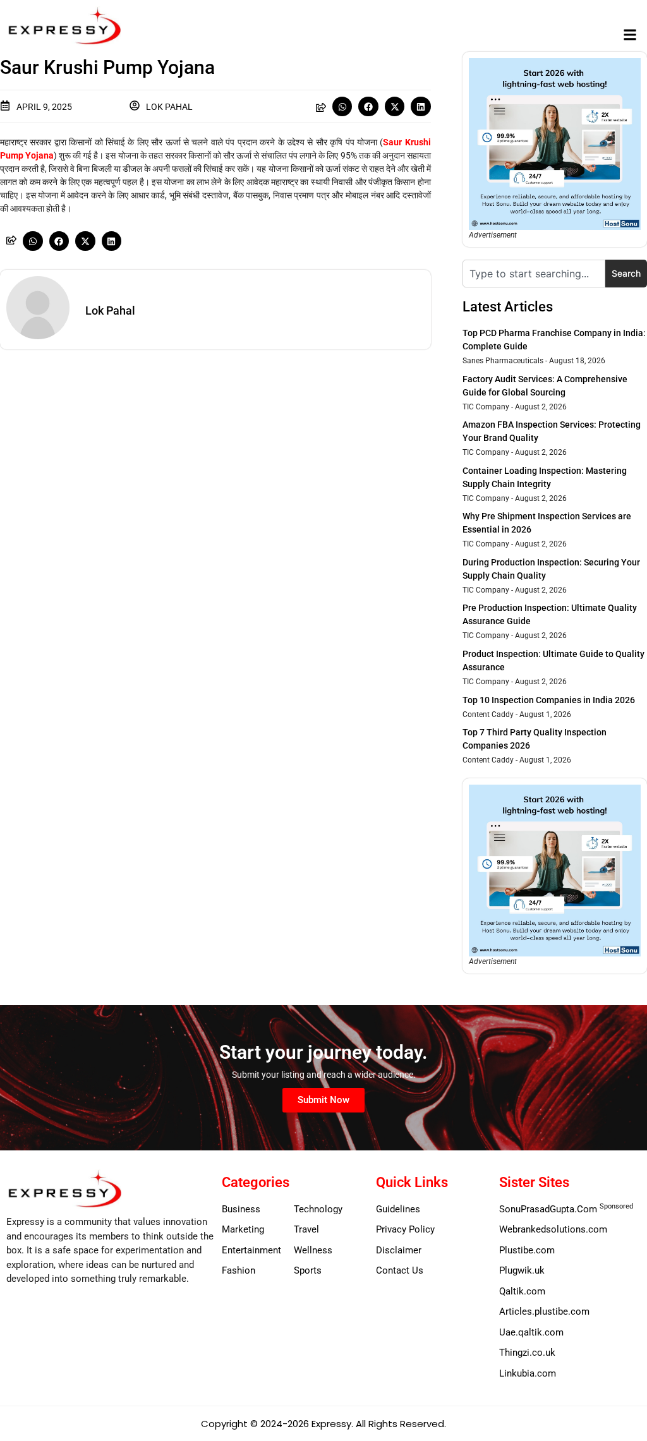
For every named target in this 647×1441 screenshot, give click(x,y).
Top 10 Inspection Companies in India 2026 (549, 700)
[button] (630, 35)
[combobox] (534, 273)
